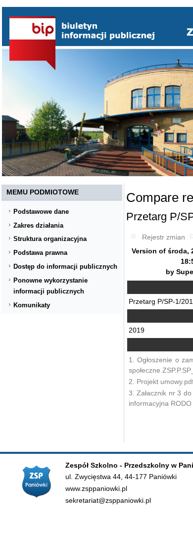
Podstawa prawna (40, 252)
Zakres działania (38, 225)
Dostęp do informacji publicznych (65, 266)
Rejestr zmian (163, 237)
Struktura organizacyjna (50, 238)
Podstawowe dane (41, 211)
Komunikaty (31, 305)
